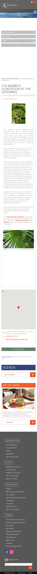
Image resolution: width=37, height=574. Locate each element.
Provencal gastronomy (13, 546)
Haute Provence (11, 506)
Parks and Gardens (12, 78)
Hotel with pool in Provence (15, 520)
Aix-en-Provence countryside (16, 498)
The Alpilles (10, 501)
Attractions (9, 525)
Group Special (11, 470)
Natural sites (10, 540)
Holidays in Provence (13, 473)
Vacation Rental (11, 448)
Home (3, 78)
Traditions (9, 543)
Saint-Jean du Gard (22, 220)
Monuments (10, 528)
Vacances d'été (11, 479)
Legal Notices (21, 573)
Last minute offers (12, 457)
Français (31, 2)
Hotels (8, 451)
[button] (18, 307)
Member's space (9, 573)
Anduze (6, 222)
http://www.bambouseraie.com (17, 339)
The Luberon (10, 495)
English (35, 2)
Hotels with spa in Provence (15, 522)
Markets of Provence (13, 467)
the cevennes (19, 349)
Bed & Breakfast (11, 445)
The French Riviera (12, 509)
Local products (11, 537)
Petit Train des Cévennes (15, 217)
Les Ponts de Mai (12, 476)
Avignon (8, 489)
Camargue (9, 503)
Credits (30, 573)
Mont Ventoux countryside (15, 492)
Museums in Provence (13, 531)
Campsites (9, 454)
